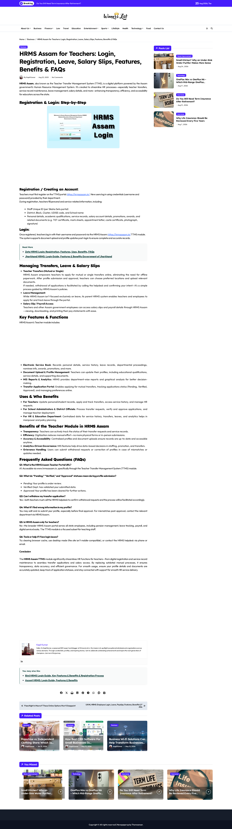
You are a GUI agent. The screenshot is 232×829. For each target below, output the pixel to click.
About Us (25, 28)
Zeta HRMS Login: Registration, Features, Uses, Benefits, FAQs (59, 251)
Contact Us (159, 28)
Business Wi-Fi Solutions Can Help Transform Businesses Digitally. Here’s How (127, 742)
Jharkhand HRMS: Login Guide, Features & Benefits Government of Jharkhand (68, 256)
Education (76, 28)
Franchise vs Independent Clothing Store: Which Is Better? (37, 742)
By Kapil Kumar (29, 77)
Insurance (180, 95)
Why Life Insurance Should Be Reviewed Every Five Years (191, 119)
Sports (104, 28)
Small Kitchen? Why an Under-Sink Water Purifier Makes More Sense (194, 61)
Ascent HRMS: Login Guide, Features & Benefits (51, 680)
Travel (66, 28)
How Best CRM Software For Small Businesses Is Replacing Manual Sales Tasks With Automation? (82, 744)
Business (37, 28)
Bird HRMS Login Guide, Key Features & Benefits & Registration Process (64, 675)
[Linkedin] (22, 661)
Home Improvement (184, 56)
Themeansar (137, 824)
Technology (136, 28)
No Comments (57, 77)
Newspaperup (123, 824)
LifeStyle (115, 28)
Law (58, 28)
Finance (48, 28)
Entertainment (90, 28)
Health (125, 28)
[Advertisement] (84, 169)
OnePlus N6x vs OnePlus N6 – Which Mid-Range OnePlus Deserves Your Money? (191, 82)
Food (148, 28)
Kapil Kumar (29, 746)
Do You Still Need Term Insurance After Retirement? (193, 100)
